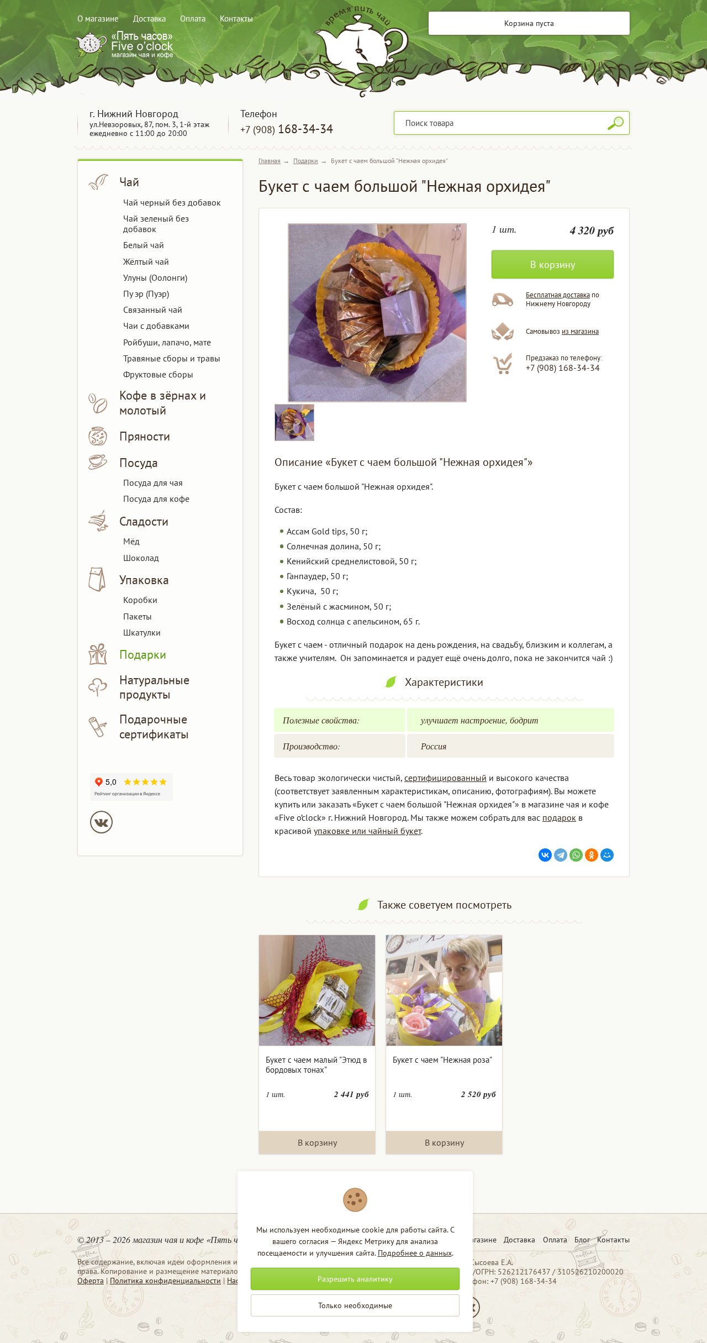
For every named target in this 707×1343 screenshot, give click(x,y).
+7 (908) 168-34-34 (563, 367)
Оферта (90, 1281)
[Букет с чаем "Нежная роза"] (444, 990)
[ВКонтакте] (545, 855)
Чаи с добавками (156, 325)
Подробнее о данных (415, 1253)
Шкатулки (142, 632)
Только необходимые (355, 1305)
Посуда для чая (153, 482)
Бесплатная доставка (558, 295)
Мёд (131, 541)
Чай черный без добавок (172, 202)
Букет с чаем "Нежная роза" (442, 1060)
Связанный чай (152, 309)
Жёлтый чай (146, 261)
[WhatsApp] (576, 855)
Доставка (149, 18)
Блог (582, 1240)
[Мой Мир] (607, 855)
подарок (559, 817)
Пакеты (137, 616)
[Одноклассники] (591, 855)
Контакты (236, 18)
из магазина (580, 331)
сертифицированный (445, 777)
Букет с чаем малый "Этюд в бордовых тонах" (316, 1065)
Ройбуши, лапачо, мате (167, 342)
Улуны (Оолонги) (155, 277)
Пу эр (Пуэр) (146, 293)
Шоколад (141, 557)
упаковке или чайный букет (367, 830)
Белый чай (143, 244)
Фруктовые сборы (158, 374)
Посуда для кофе (156, 498)
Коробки (140, 599)
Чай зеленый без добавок (156, 223)
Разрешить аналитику (355, 1279)
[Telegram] (560, 855)
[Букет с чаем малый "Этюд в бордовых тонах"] (317, 990)
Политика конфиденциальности (165, 1281)
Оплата (192, 18)
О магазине (98, 18)
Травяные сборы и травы (171, 358)
